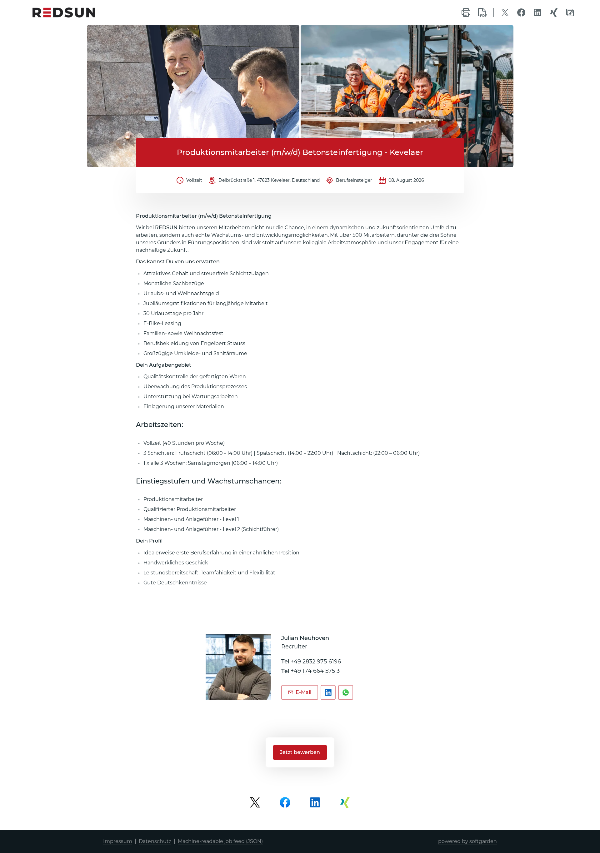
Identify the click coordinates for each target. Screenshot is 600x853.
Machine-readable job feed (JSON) (220, 841)
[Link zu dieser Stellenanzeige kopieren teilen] (570, 12)
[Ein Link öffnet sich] (64, 12)
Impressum (117, 841)
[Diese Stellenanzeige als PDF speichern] (482, 12)
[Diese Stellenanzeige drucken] (466, 12)
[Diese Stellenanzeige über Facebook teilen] (521, 12)
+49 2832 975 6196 (316, 661)
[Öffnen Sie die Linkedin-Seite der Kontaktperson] (328, 692)
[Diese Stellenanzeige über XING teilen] (554, 12)
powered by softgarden (467, 841)
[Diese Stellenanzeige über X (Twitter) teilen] (505, 12)
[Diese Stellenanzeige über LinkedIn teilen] (537, 12)
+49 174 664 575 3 (315, 671)
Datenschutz (155, 841)
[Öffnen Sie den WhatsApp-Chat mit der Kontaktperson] (345, 692)
